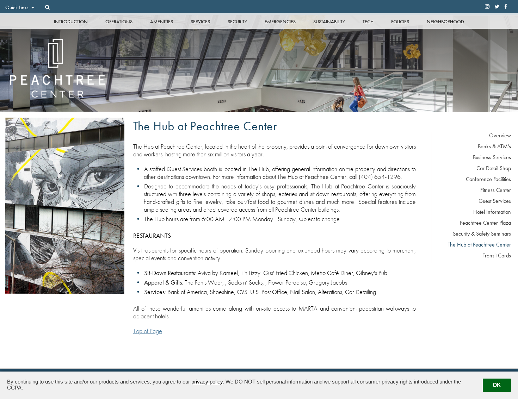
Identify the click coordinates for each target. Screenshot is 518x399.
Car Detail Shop (493, 168)
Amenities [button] (161, 22)
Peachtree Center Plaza (485, 222)
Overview (500, 135)
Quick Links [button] (17, 7)
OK (497, 385)
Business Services (492, 157)
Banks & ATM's (494, 146)
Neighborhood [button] (445, 22)
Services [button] (200, 22)
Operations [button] (118, 22)
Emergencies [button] (280, 22)
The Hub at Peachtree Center (479, 244)
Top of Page (147, 331)
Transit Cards (497, 255)
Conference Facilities (488, 179)
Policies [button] (400, 22)
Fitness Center (495, 190)
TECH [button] (368, 22)
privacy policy (207, 382)
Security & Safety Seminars (482, 233)
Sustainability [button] (329, 22)
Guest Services (495, 201)
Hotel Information (492, 212)
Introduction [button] (71, 22)
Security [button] (237, 22)
